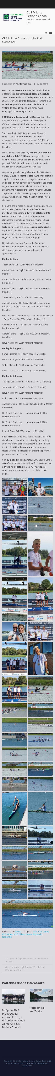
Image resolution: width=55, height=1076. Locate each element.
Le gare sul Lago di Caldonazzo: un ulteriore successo (26, 960)
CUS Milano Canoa (23, 934)
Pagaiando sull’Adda (9, 1009)
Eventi (18, 931)
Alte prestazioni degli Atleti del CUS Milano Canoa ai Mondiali (25, 968)
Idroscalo (37, 934)
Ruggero (44, 83)
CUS (35, 931)
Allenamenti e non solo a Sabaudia (39, 1011)
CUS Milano (7, 934)
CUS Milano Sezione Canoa (37, 14)
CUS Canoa (43, 931)
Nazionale (7, 936)
